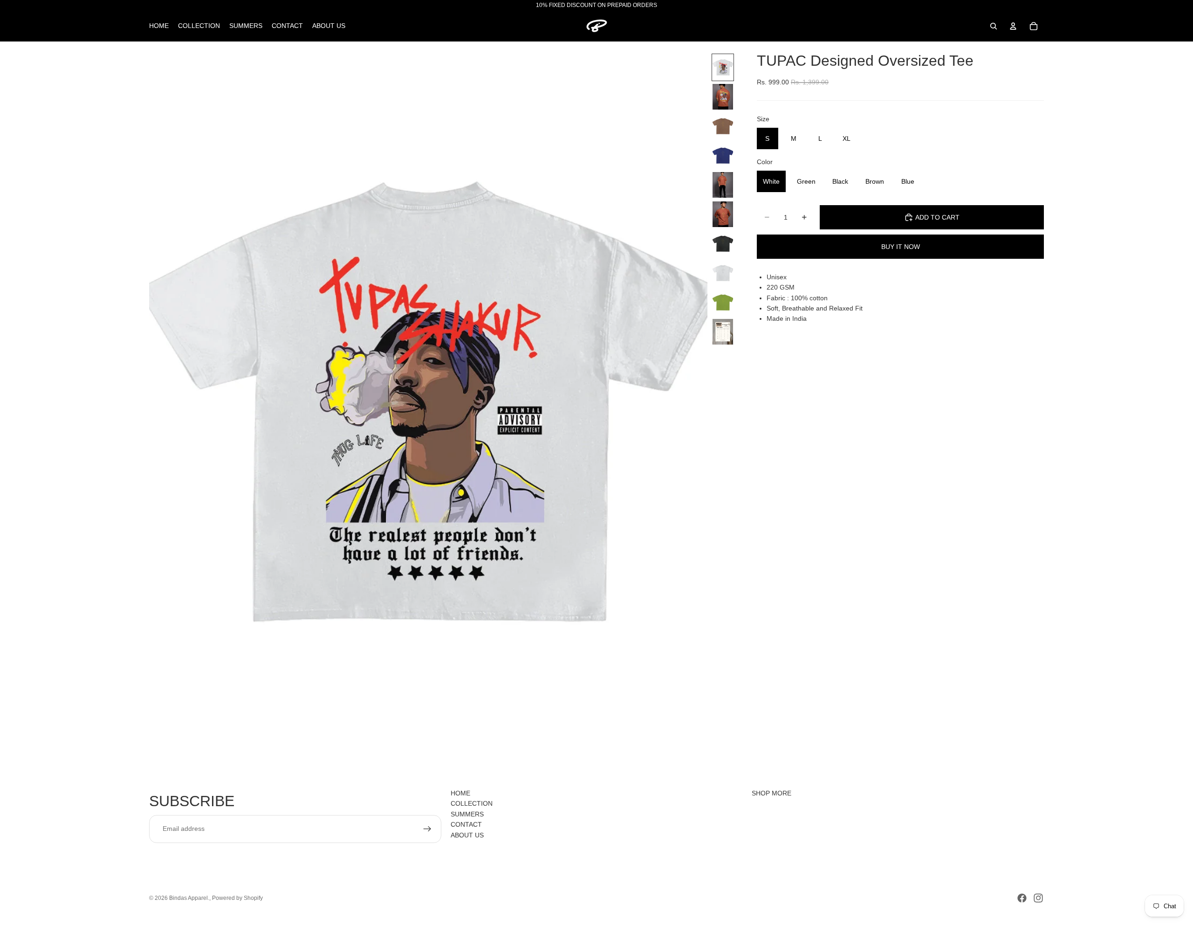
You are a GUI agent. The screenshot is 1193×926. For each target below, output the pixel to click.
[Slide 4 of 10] (723, 155)
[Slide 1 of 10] (723, 67)
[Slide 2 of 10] (723, 97)
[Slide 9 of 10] (723, 302)
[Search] (993, 26)
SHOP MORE (771, 793)
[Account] (1013, 26)
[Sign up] (427, 828)
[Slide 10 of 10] (723, 332)
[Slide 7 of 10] (723, 243)
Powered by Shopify (237, 898)
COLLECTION (472, 803)
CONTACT (466, 824)
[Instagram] (1038, 898)
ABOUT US (467, 834)
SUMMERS (467, 814)
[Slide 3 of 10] (723, 126)
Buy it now (900, 246)
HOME (460, 793)
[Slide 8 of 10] (723, 273)
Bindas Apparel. (189, 898)
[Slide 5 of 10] (723, 185)
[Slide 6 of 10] (723, 214)
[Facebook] (1022, 898)
